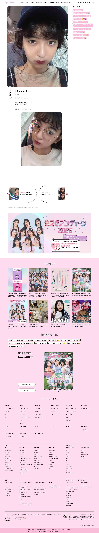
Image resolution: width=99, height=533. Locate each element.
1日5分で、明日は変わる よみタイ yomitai (26, 486)
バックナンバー (23, 436)
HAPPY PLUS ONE (69, 466)
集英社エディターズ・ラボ (86, 487)
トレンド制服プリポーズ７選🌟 (81, 29)
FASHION (22, 2)
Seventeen (68, 450)
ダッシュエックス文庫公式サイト (40, 489)
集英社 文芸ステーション (10, 489)
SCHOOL (32, 2)
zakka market (68, 505)
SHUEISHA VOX (69, 493)
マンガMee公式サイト (38, 464)
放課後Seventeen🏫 (78, 32)
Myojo (82, 450)
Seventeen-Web (11, 207)
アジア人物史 (7, 495)
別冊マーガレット (37, 462)
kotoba (21, 499)
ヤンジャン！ (22, 467)
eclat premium (68, 499)
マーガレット (37, 460)
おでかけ (68, 417)
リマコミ (36, 466)
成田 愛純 (26, 207)
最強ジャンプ (7, 456)
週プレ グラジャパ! (84, 454)
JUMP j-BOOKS (37, 487)
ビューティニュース (24, 408)
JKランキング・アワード (71, 411)
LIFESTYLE (46, 2)
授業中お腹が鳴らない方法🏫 (81, 13)
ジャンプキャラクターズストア (72, 489)
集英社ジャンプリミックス (10, 468)
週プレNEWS (83, 452)
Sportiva (83, 456)
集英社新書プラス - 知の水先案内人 (26, 497)
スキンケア (22, 420)
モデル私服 (7, 411)
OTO (67, 485)
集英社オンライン (69, 472)
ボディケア (22, 423)
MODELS (57, 2)
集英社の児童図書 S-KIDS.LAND (55, 487)
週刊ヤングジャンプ (23, 462)
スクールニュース (38, 408)
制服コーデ (37, 411)
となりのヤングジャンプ (24, 469)
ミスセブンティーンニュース (10, 436)
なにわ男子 (53, 411)
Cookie (50, 464)
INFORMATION (39, 433)
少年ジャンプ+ (7, 458)
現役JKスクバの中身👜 (79, 38)
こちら (56, 531)
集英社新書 (22, 494)
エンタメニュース (54, 408)
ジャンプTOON (8, 460)
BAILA (67, 454)
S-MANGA (6, 466)
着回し (6, 414)
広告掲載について (8, 514)
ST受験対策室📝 (77, 10)
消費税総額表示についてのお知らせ (53, 514)
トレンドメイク (23, 411)
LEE (66, 460)
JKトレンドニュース (85, 408)
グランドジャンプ (23, 471)
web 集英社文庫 (8, 491)
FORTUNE (70, 2)
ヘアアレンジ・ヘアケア (25, 417)
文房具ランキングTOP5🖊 (80, 22)
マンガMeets (36, 468)
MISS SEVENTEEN (9, 433)
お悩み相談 (68, 420)
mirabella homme (69, 503)
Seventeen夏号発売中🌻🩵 (80, 35)
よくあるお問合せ (16, 514)
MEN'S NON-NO (69, 468)
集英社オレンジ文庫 (38, 485)
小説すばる (7, 487)
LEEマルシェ (68, 495)
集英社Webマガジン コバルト (40, 492)
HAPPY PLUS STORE (70, 491)
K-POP (52, 414)
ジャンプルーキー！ (9, 464)
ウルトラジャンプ (23, 474)
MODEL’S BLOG (19, 207)
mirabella (67, 501)
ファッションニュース (9, 408)
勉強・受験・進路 (38, 417)
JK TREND (52, 2)
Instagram (54, 427)
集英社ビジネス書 (23, 492)
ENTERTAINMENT (39, 2)
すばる (6, 485)
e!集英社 (21, 502)
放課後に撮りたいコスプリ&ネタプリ (82, 25)
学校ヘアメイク (38, 414)
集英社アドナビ (84, 485)
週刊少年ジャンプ (8, 450)
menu (93, 3)
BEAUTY (27, 2)
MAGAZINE (23, 433)
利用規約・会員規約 (41, 514)
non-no (67, 452)
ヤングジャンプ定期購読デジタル (26, 465)
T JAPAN (67, 464)
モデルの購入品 (69, 414)
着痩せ (6, 417)
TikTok (37, 427)
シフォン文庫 (37, 494)
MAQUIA (67, 456)
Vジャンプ (7, 454)
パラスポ (83, 458)
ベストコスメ (22, 414)
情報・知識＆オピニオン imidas (26, 504)
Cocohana (51, 466)
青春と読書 (7, 493)
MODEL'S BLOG (64, 2)
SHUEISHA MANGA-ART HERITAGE (72, 487)
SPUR (67, 458)
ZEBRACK (6, 462)
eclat (67, 462)
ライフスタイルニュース (71, 408)
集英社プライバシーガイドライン (28, 514)
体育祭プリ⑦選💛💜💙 (79, 19)
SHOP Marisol (68, 497)
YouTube (68, 427)
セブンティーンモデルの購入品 (81, 16)
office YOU (51, 468)
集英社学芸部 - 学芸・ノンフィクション (26, 490)
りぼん (35, 458)
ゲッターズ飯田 (84, 429)
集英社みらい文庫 (52, 485)
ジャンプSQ (7, 452)
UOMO (67, 470)
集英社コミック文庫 (9, 470)
